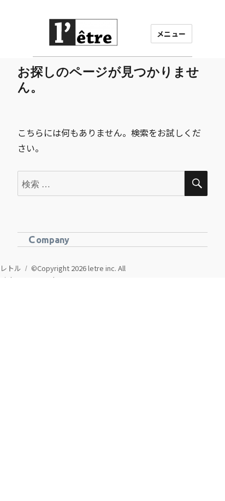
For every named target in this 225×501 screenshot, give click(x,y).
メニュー (171, 33)
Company (48, 239)
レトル (10, 268)
